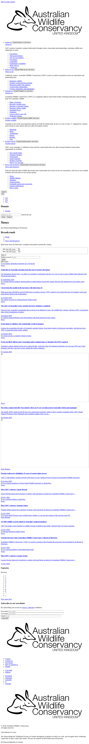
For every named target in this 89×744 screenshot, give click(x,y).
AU (6, 198)
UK (6, 200)
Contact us (8, 661)
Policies (8, 672)
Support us (9, 93)
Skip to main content (8, 2)
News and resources (12, 167)
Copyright (8, 670)
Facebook (8, 676)
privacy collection (28, 607)
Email (3, 616)
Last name (4, 614)
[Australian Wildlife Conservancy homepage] (44, 38)
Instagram (8, 678)
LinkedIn (8, 680)
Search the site (26, 215)
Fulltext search (6, 257)
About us (8, 44)
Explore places (10, 143)
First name (4, 611)
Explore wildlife (10, 120)
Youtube (8, 684)
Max (4, 251)
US (6, 202)
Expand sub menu (21, 42)
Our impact (9, 663)
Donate (7, 211)
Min (4, 249)
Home (7, 237)
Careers (7, 659)
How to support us (11, 665)
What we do (9, 72)
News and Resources (12, 241)
